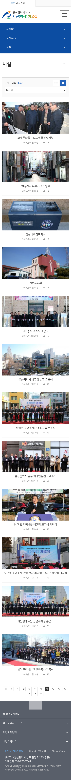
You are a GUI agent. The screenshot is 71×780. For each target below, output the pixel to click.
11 (17, 689)
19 (65, 689)
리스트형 (56, 83)
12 (23, 689)
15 (41, 689)
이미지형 (63, 83)
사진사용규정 (59, 751)
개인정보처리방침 (14, 751)
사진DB (10, 29)
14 (35, 689)
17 (53, 689)
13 (29, 689)
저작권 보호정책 (37, 751)
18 (59, 689)
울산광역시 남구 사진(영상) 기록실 (19, 15)
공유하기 (65, 63)
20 (29, 693)
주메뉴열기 (64, 14)
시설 (8, 47)
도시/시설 (11, 38)
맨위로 (35, 705)
